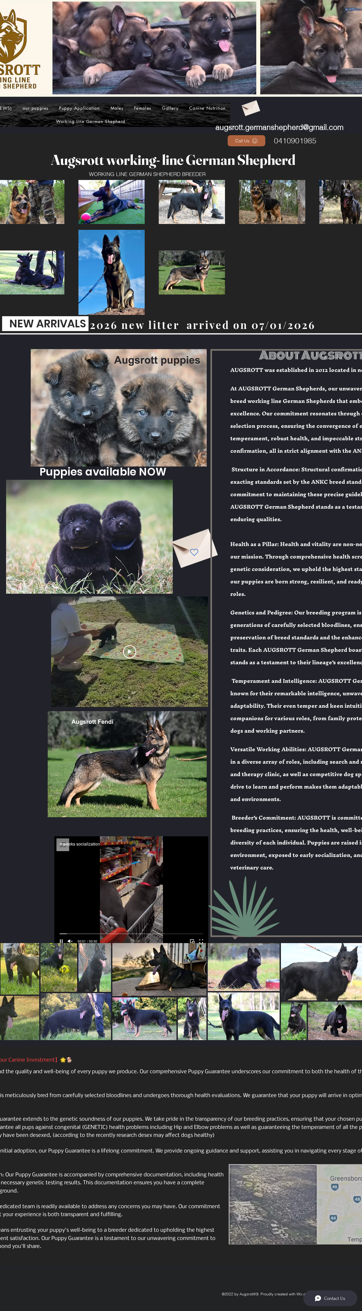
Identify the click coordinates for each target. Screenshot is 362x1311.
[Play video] (129, 651)
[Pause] (61, 941)
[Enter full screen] (201, 941)
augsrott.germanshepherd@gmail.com (279, 127)
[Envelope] (250, 106)
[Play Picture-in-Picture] (192, 941)
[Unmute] (70, 941)
